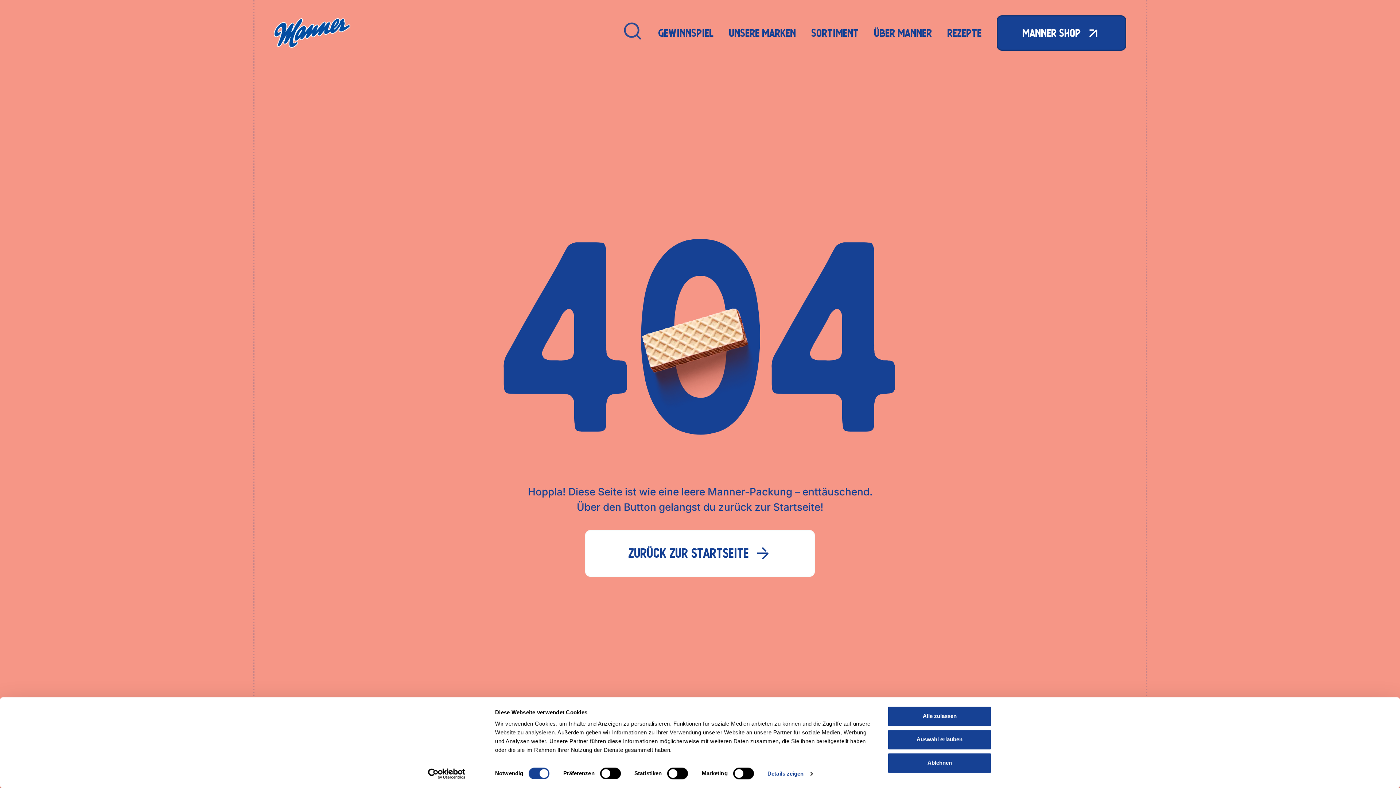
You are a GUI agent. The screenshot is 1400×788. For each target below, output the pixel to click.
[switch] (610, 773)
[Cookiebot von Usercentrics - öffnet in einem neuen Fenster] (447, 773)
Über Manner (903, 33)
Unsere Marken (762, 33)
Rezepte (964, 33)
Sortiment (835, 33)
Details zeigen (785, 773)
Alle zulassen (940, 716)
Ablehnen (940, 763)
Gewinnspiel (685, 33)
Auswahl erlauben (939, 739)
